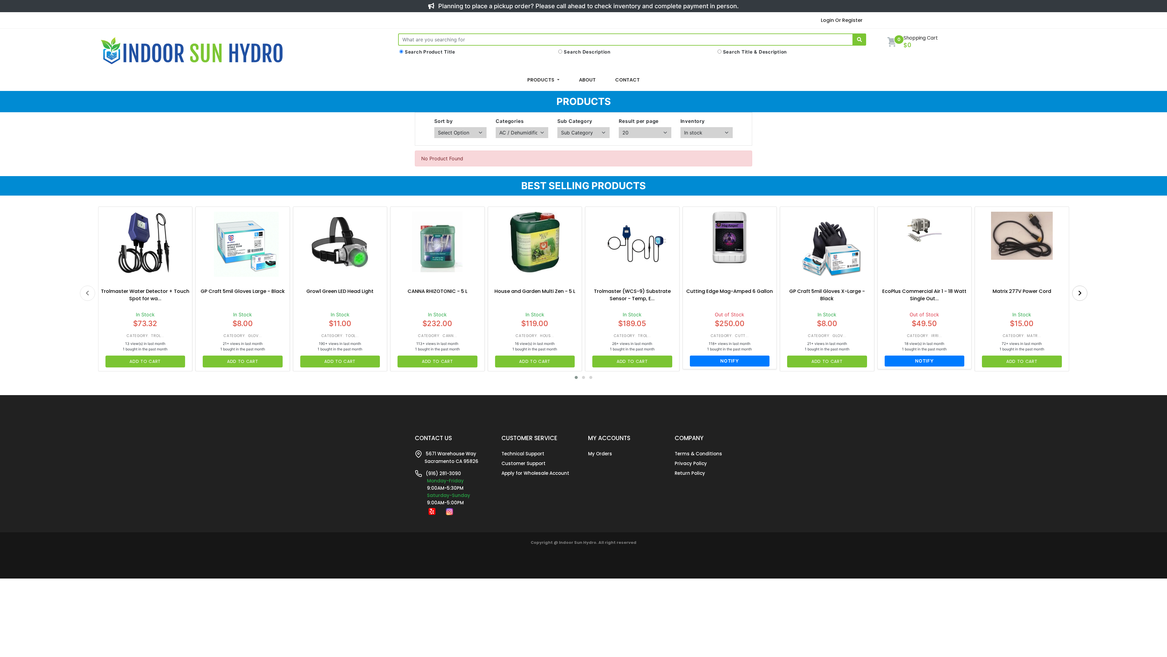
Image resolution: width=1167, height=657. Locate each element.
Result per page (639, 121)
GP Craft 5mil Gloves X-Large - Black (827, 295)
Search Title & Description (755, 52)
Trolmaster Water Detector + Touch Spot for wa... (145, 295)
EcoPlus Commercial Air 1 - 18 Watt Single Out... (924, 295)
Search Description (587, 52)
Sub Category (574, 121)
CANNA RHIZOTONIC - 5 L (437, 291)
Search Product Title (430, 52)
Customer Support (523, 463)
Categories (510, 121)
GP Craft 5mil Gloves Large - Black (243, 291)
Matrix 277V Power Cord (1022, 291)
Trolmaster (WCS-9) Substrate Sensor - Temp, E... (632, 295)
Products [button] (541, 79)
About (587, 79)
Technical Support (522, 453)
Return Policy (690, 473)
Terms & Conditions (698, 453)
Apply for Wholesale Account (535, 473)
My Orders (600, 453)
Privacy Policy (691, 463)
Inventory (692, 121)
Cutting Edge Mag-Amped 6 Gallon (729, 291)
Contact (627, 79)
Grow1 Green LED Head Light (340, 291)
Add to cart (145, 361)
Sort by (443, 121)
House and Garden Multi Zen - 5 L (534, 291)
